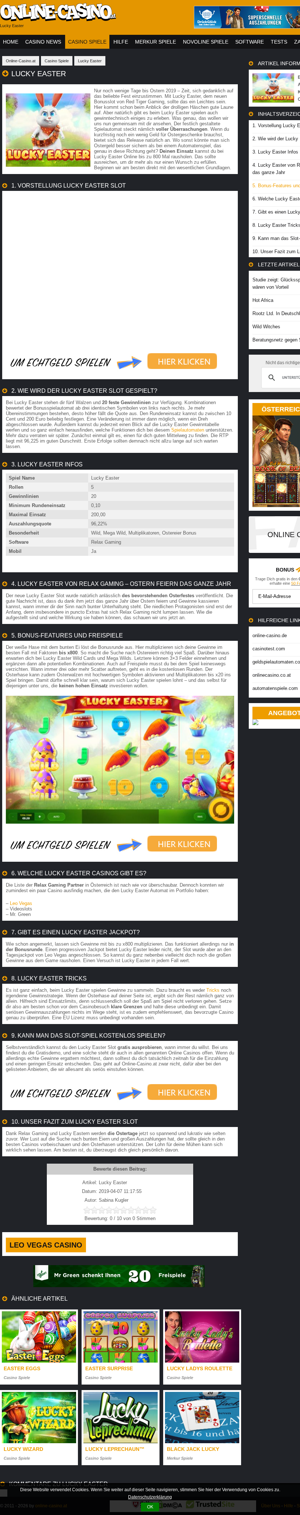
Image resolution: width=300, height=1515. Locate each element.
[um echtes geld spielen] (114, 374)
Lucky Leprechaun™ (115, 1449)
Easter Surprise (109, 1368)
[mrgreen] (119, 1285)
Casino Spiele (87, 42)
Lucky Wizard (23, 1449)
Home (10, 42)
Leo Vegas (21, 903)
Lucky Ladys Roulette (199, 1368)
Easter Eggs (22, 1368)
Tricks (213, 990)
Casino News (43, 42)
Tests (279, 42)
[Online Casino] (91, 18)
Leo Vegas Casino (46, 1245)
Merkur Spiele (155, 42)
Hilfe (120, 42)
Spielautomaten (187, 430)
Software (249, 42)
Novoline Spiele (205, 42)
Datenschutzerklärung (150, 1497)
